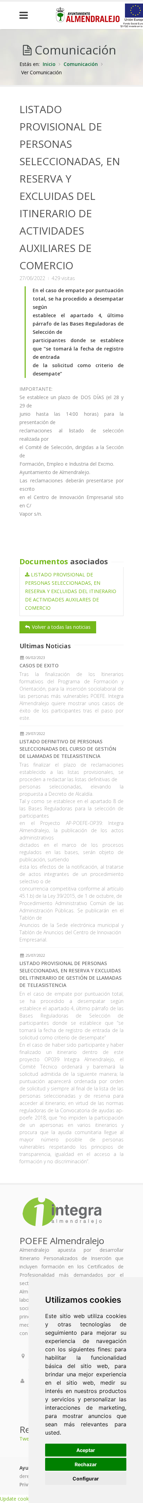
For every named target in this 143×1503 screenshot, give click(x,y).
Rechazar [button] (86, 1464)
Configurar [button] (86, 1478)
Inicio (49, 64)
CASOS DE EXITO (39, 665)
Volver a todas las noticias (61, 627)
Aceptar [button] (85, 1450)
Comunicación (81, 64)
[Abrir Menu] (28, 15)
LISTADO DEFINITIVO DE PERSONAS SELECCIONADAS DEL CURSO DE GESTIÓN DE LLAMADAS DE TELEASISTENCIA (67, 748)
